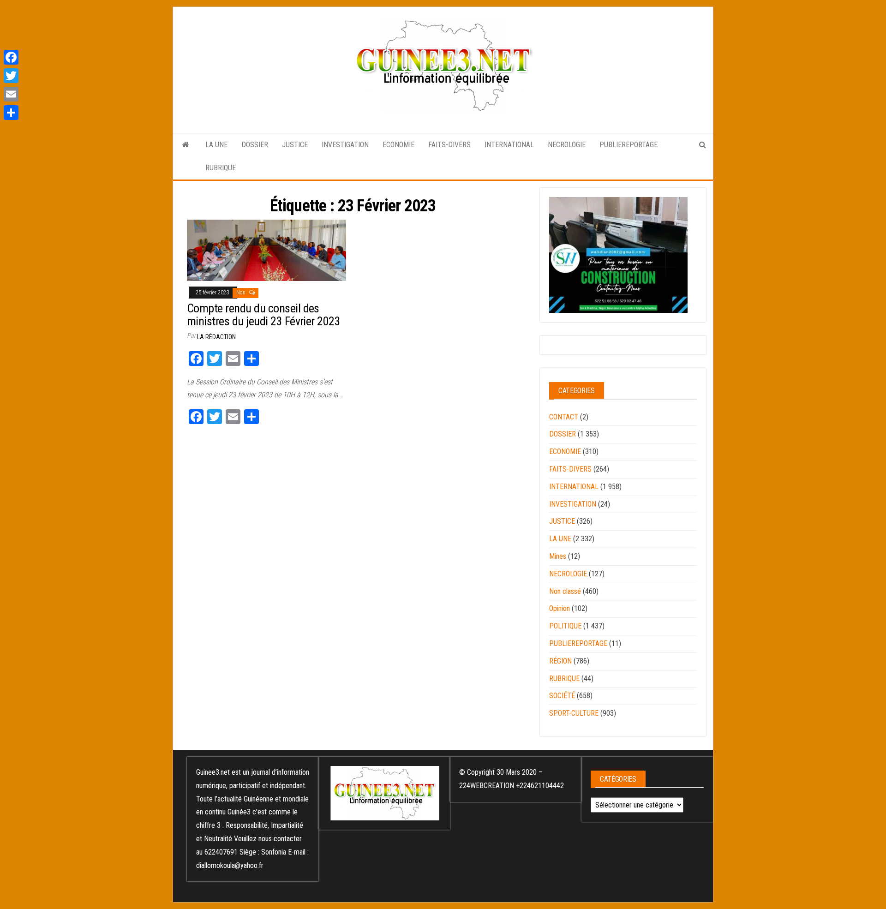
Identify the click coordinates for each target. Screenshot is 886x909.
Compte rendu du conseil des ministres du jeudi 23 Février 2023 (263, 315)
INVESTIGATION (345, 144)
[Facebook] (11, 57)
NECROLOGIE (567, 144)
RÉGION (560, 661)
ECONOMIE (398, 144)
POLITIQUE (565, 626)
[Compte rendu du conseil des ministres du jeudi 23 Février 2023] (266, 249)
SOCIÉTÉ (562, 695)
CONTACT (563, 417)
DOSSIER (254, 144)
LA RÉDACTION (216, 337)
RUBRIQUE (220, 167)
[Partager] (11, 112)
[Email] (11, 94)
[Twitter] (11, 75)
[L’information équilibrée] (185, 144)
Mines (557, 556)
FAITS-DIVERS (449, 144)
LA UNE (216, 144)
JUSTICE (295, 144)
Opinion (559, 608)
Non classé (565, 591)
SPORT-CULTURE (574, 713)
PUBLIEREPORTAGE (628, 144)
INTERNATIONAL (509, 144)
